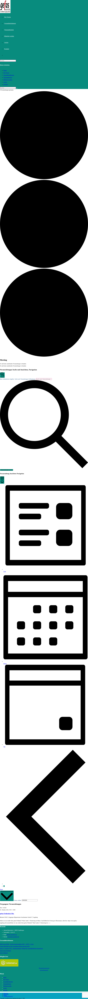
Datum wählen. (18, 900)
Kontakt (5, 84)
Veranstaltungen (7, 77)
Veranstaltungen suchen (7, 470)
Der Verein (6, 72)
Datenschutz (5, 994)
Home (5, 70)
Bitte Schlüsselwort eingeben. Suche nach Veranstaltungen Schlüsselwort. (18, 379)
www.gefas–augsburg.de (13, 936)
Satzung (5, 995)
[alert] (44, 364)
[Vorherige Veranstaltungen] (45, 884)
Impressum (5, 993)
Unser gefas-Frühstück (5, 950)
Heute (1, 889)
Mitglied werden (7, 79)
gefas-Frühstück (4, 953)
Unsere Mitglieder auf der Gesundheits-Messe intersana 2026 (14, 946)
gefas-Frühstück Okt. (7, 913)
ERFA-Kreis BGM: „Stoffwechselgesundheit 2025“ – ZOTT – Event (17, 944)
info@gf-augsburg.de (11, 934)
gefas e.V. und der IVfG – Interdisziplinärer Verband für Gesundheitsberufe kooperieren (21, 948)
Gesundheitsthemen (8, 75)
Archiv (5, 82)
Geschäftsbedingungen (8, 996)
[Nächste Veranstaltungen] (4, 886)
